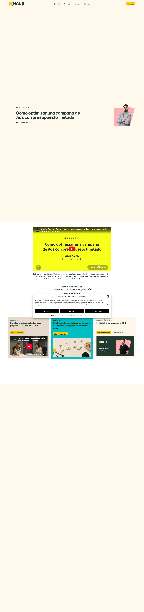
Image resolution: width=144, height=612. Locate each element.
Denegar (72, 311)
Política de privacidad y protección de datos (74, 315)
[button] (108, 296)
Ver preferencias (97, 311)
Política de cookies (56, 315)
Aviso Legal (90, 315)
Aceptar (46, 311)
